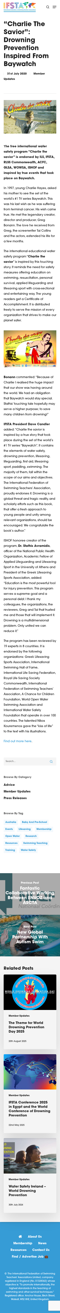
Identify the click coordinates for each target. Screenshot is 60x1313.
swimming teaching (35, 843)
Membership (22, 1243)
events (9, 829)
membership (44, 829)
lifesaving (25, 829)
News (42, 1243)
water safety (28, 850)
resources (11, 843)
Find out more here (18, 741)
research (31, 836)
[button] (54, 7)
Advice (9, 785)
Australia (10, 822)
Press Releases (15, 798)
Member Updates (17, 791)
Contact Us (41, 1250)
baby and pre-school (34, 822)
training (10, 850)
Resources (18, 1250)
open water (12, 836)
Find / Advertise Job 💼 (30, 1256)
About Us (35, 1236)
